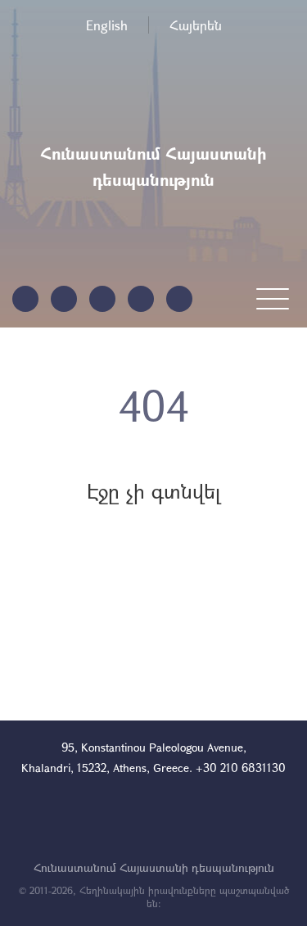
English (107, 25)
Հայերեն (195, 25)
